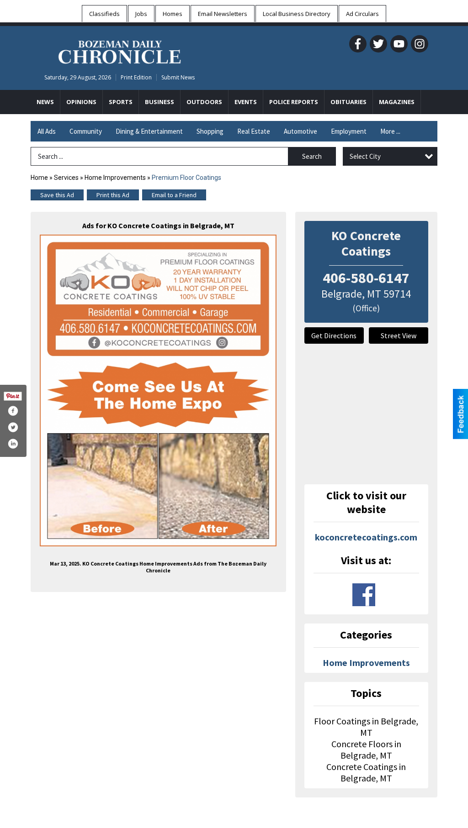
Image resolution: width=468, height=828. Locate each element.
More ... (390, 131)
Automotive (300, 131)
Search (312, 156)
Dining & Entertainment (149, 131)
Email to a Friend (174, 195)
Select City (365, 156)
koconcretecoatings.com (366, 537)
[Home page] (119, 51)
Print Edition (136, 77)
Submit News (178, 77)
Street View (398, 335)
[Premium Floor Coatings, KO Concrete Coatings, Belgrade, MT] (158, 390)
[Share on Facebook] (13, 410)
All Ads (46, 131)
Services (66, 177)
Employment (349, 131)
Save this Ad (57, 195)
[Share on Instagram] (13, 443)
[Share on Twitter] (13, 427)
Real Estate (253, 131)
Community (85, 131)
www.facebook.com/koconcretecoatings (363, 594)
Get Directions (333, 335)
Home (39, 177)
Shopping (210, 131)
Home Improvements (115, 177)
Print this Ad (112, 195)
